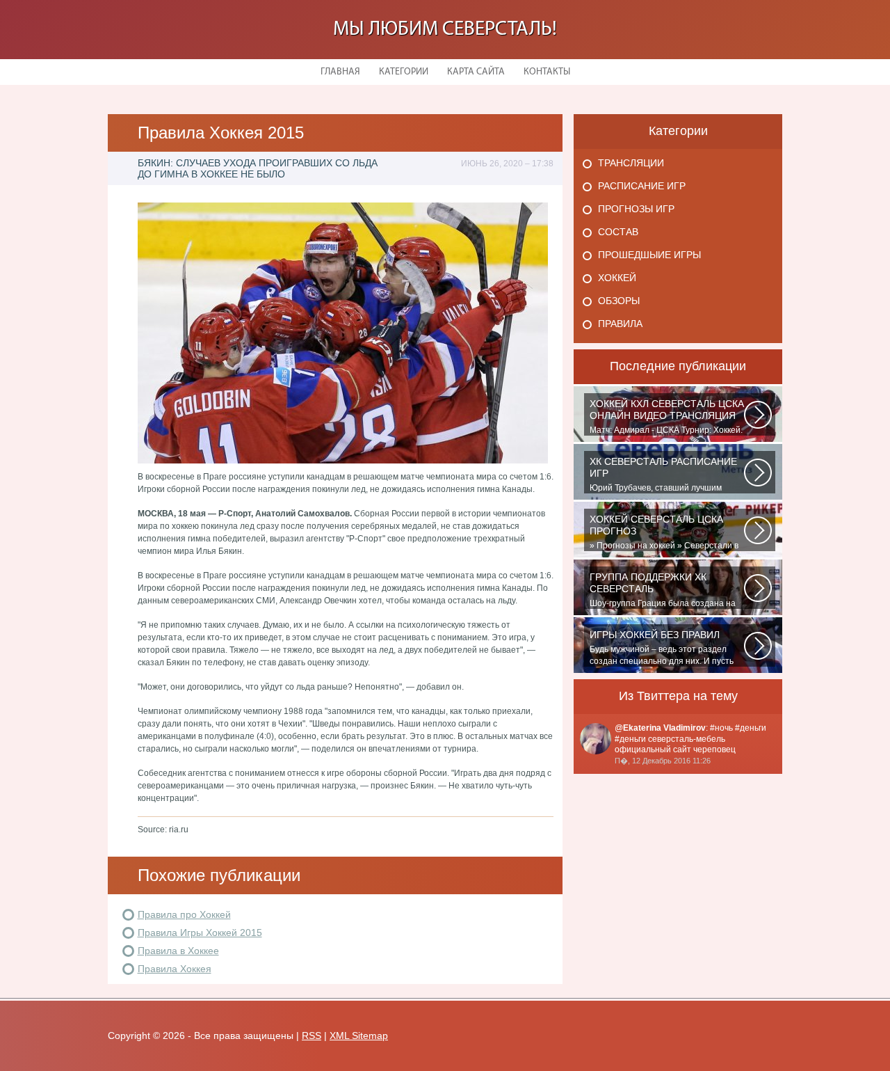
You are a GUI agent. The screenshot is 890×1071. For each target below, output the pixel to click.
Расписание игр (642, 185)
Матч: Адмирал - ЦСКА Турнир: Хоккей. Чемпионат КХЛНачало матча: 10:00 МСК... (667, 417)
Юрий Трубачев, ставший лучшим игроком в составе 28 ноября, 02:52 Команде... (663, 474)
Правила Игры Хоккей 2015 (200, 932)
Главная (340, 72)
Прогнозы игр (636, 208)
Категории (403, 72)
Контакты (547, 72)
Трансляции (631, 162)
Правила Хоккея (174, 968)
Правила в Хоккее (178, 950)
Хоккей (617, 277)
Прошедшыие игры (649, 254)
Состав (618, 231)
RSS (311, 1035)
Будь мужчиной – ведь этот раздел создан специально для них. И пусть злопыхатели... (662, 648)
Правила (620, 323)
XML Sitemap (359, 1035)
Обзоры (619, 300)
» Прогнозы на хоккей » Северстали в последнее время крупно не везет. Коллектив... (664, 532)
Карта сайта (476, 72)
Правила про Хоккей (184, 914)
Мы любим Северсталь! (445, 29)
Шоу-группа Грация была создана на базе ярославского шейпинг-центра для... (663, 590)
